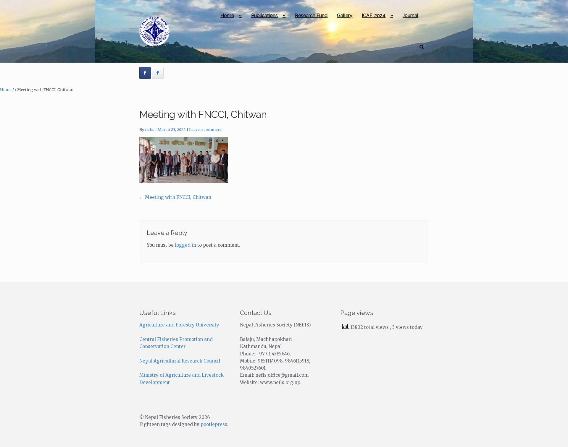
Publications (264, 15)
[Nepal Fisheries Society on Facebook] (145, 73)
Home (227, 15)
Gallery (344, 15)
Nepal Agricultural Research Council (179, 361)
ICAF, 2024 (373, 15)
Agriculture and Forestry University (179, 325)
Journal (410, 15)
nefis (149, 129)
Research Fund (311, 15)
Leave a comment (205, 129)
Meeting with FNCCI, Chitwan (175, 197)
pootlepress (214, 424)
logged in (185, 245)
